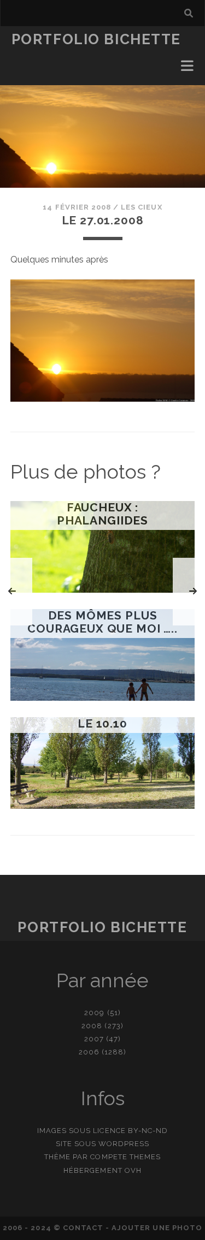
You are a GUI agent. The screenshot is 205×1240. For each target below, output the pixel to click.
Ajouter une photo (157, 1228)
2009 (94, 1013)
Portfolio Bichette (96, 39)
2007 (94, 1039)
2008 (91, 1026)
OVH (133, 1170)
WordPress (123, 1144)
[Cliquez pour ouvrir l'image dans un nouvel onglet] (102, 399)
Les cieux (141, 207)
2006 (89, 1052)
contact (83, 1228)
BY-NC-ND (148, 1130)
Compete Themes (125, 1157)
